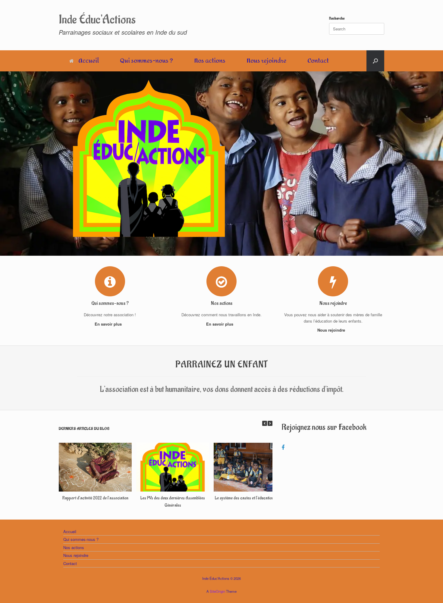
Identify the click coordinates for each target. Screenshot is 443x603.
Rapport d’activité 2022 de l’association (95, 498)
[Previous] (264, 423)
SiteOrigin (217, 591)
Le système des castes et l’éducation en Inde (250, 498)
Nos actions (209, 61)
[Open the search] (375, 60)
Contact (318, 61)
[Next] (270, 423)
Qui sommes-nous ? (146, 61)
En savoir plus (109, 324)
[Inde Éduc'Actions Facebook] (282, 447)
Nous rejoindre (266, 61)
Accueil (88, 61)
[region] (221, 163)
